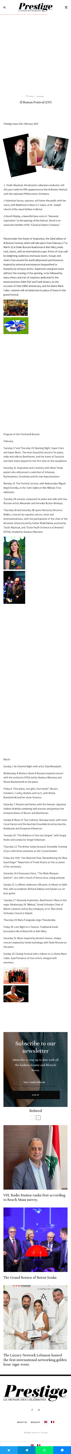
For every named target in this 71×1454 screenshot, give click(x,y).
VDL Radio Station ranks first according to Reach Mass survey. (34, 1197)
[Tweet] (9, 1450)
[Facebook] (32, 1410)
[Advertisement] (35, 52)
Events (31, 96)
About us (22, 1422)
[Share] (27, 1450)
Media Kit (35, 1422)
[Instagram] (38, 1410)
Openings (40, 96)
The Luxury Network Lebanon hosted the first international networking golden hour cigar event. (35, 1360)
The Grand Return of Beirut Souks (30, 1277)
